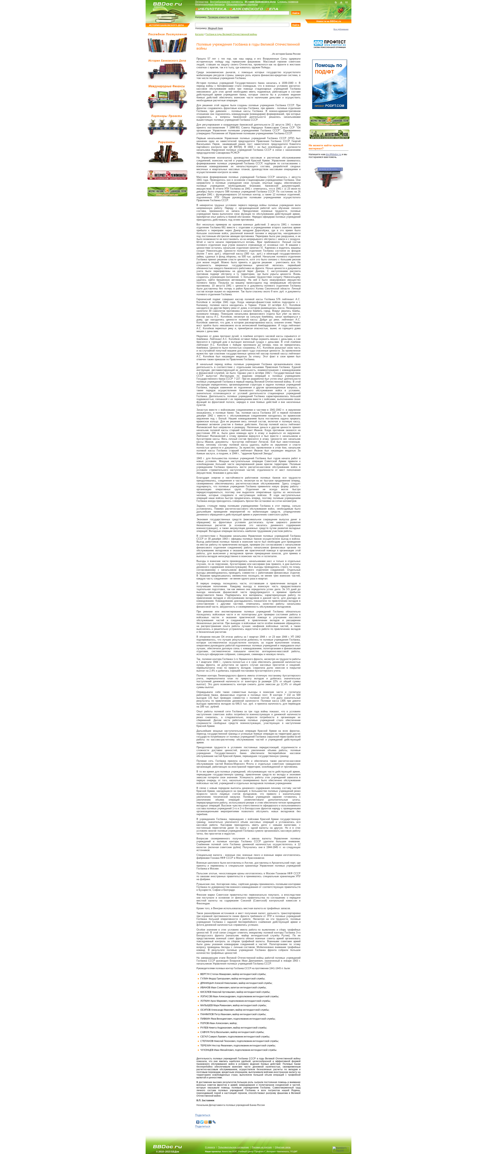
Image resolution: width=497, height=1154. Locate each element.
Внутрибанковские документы (226, 1)
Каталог (199, 34)
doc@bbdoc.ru (333, 154)
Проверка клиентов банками (223, 17)
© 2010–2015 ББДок (167, 1151)
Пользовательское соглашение (233, 1147)
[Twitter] (202, 1122)
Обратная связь (283, 1147)
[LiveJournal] (214, 1122)
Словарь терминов (287, 1)
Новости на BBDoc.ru (328, 21)
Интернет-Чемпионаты (278, 1151)
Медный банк (215, 28)
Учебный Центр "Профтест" (251, 1151)
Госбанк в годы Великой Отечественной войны (231, 34)
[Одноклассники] (206, 1122)
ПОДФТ (294, 1151)
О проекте (210, 1147)
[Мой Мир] (210, 1122)
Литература (201, 1)
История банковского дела (260, 1)
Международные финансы (210, 4)
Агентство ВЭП (229, 1151)
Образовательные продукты (242, 4)
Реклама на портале (262, 1147)
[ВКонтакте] (198, 1122)
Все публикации (341, 29)
